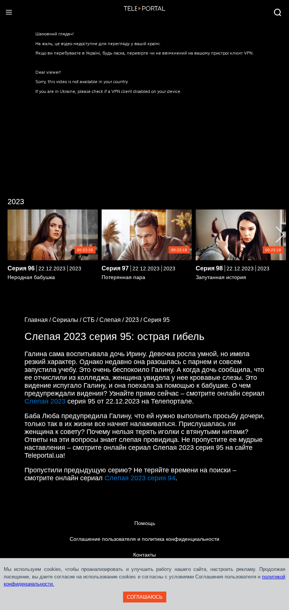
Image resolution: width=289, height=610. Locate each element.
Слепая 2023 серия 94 (140, 478)
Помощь (144, 523)
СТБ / (91, 320)
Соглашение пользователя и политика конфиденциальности (144, 539)
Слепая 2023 (44, 401)
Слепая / (112, 320)
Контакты (144, 555)
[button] (280, 234)
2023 (16, 201)
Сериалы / (67, 320)
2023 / (134, 320)
